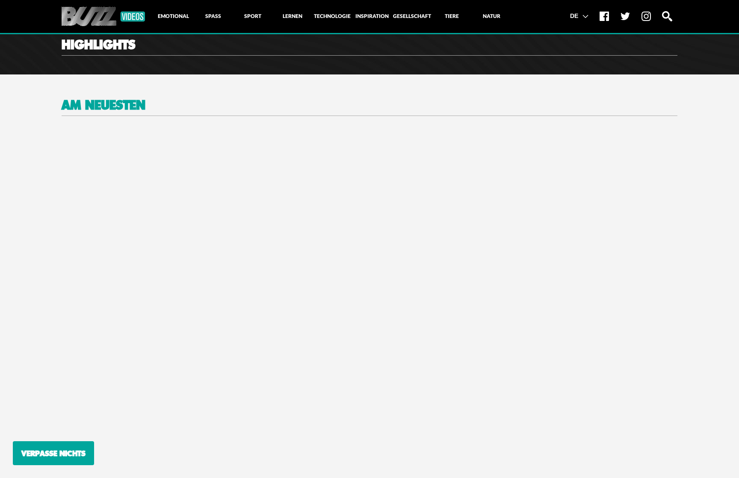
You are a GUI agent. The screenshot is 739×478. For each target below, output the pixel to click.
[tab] (173, 16)
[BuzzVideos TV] (103, 16)
